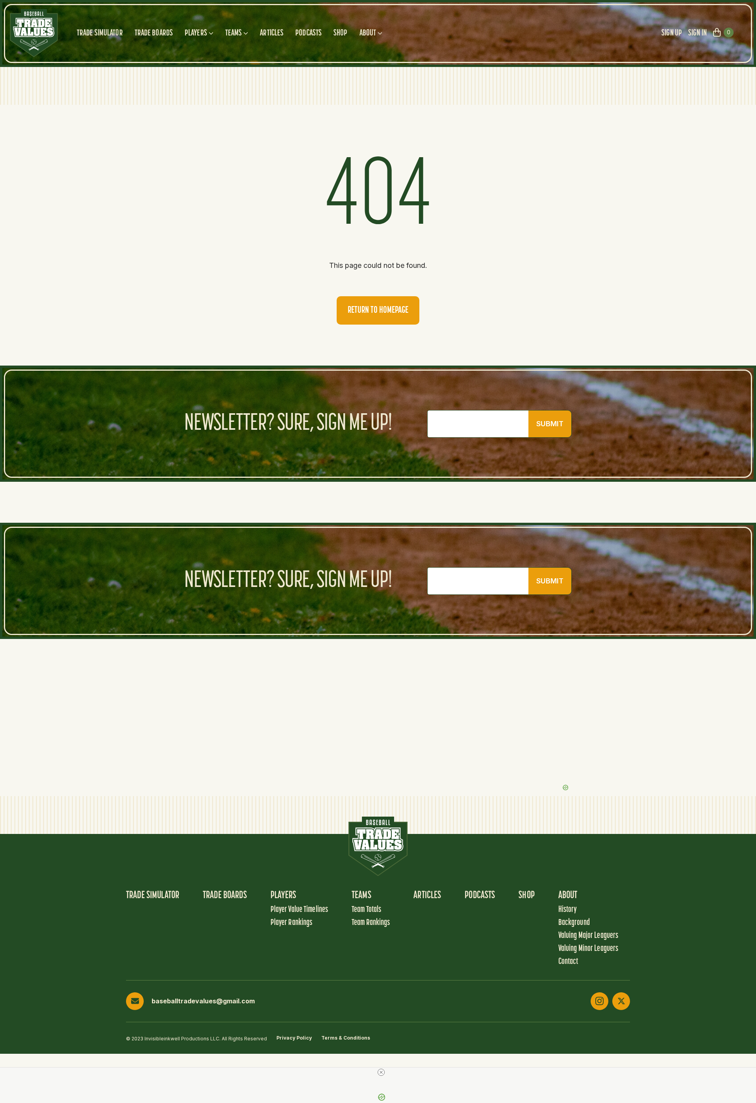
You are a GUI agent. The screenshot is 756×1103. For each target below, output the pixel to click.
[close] (381, 1072)
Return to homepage (378, 310)
